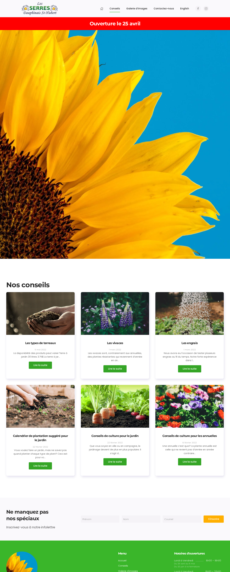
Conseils (115, 8)
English (184, 8)
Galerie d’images (136, 8)
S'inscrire (213, 519)
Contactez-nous (164, 8)
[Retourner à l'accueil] (39, 9)
